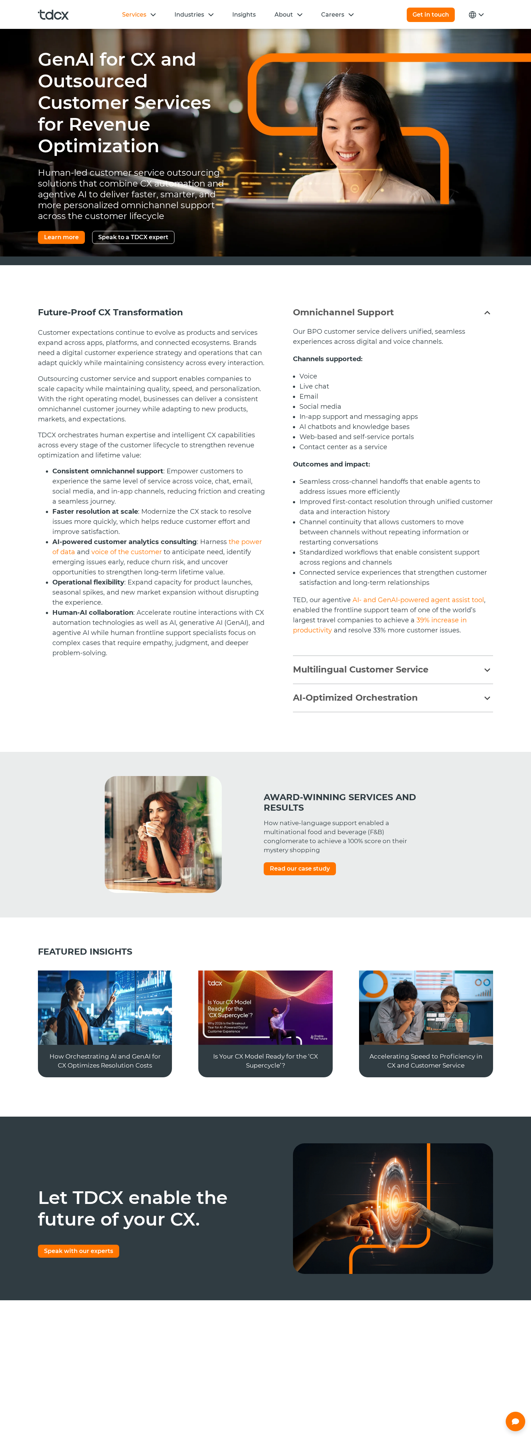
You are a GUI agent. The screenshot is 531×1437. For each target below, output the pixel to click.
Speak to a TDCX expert (133, 237)
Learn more (61, 237)
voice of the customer (127, 552)
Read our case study (300, 868)
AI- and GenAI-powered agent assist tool (418, 600)
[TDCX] (53, 15)
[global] (475, 14)
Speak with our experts (78, 1251)
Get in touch (431, 14)
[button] (153, 14)
